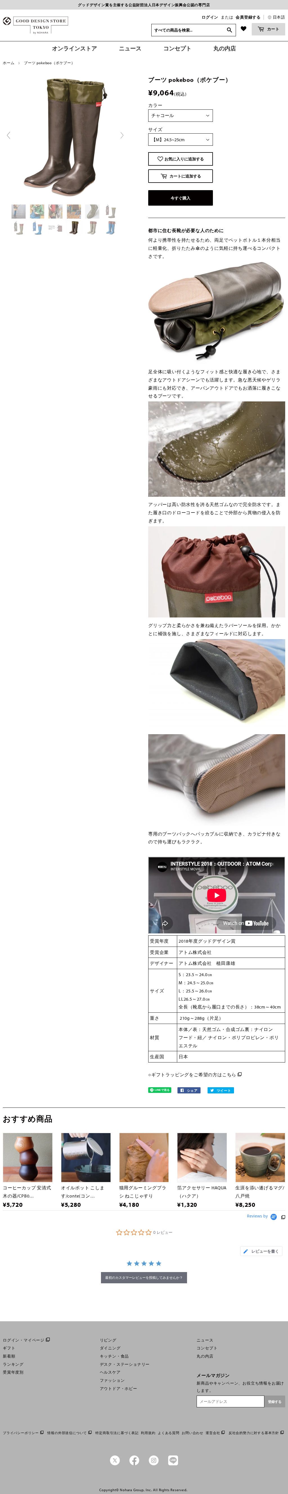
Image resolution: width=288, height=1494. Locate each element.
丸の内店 (205, 1356)
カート (273, 28)
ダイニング (110, 1348)
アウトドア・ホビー (118, 1388)
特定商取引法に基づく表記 (117, 1433)
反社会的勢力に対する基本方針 (254, 1433)
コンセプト (207, 1348)
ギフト (9, 1348)
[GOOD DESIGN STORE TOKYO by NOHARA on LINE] (173, 1463)
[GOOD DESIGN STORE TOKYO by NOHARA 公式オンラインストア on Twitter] (115, 1463)
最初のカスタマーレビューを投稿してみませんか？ (144, 1277)
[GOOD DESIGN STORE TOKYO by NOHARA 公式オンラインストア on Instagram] (154, 1463)
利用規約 (148, 1433)
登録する (275, 1401)
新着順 (9, 1356)
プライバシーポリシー (21, 1433)
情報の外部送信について (67, 1433)
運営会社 (213, 1433)
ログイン (210, 17)
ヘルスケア (110, 1372)
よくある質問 (168, 1433)
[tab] (261, 1251)
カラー (155, 105)
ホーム (8, 62)
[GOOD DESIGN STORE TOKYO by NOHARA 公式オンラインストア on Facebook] (134, 1463)
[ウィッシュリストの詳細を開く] (243, 28)
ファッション (112, 1380)
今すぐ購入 (180, 198)
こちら (229, 1074)
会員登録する (248, 17)
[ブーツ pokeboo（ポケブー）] (19, 212)
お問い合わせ (192, 1433)
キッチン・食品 (114, 1356)
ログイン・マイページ (23, 1340)
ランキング (13, 1364)
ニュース (205, 1340)
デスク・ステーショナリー (125, 1364)
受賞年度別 (13, 1372)
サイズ (155, 129)
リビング (108, 1340)
